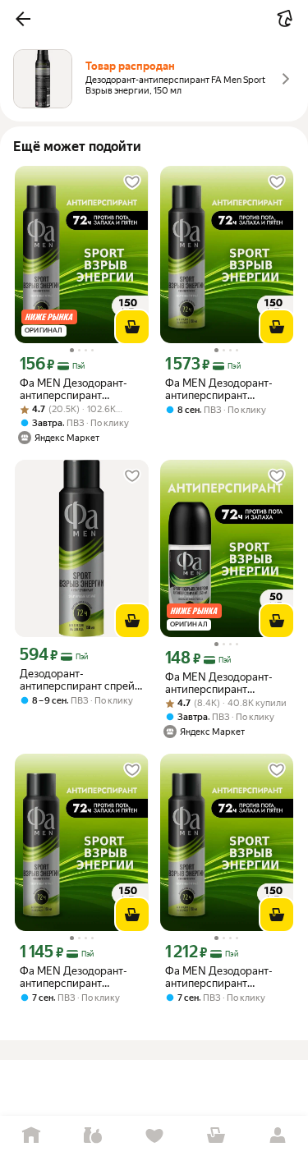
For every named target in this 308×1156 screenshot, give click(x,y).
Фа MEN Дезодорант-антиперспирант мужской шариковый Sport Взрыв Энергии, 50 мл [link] (219, 683)
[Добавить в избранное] (132, 182)
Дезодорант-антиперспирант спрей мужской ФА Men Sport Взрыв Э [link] (78, 679)
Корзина (215, 1136)
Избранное (154, 1136)
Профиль (277, 1136)
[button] (23, 19)
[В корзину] (132, 327)
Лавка (92, 1136)
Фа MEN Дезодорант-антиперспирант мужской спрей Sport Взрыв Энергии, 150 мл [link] (77, 389)
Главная (31, 1136)
